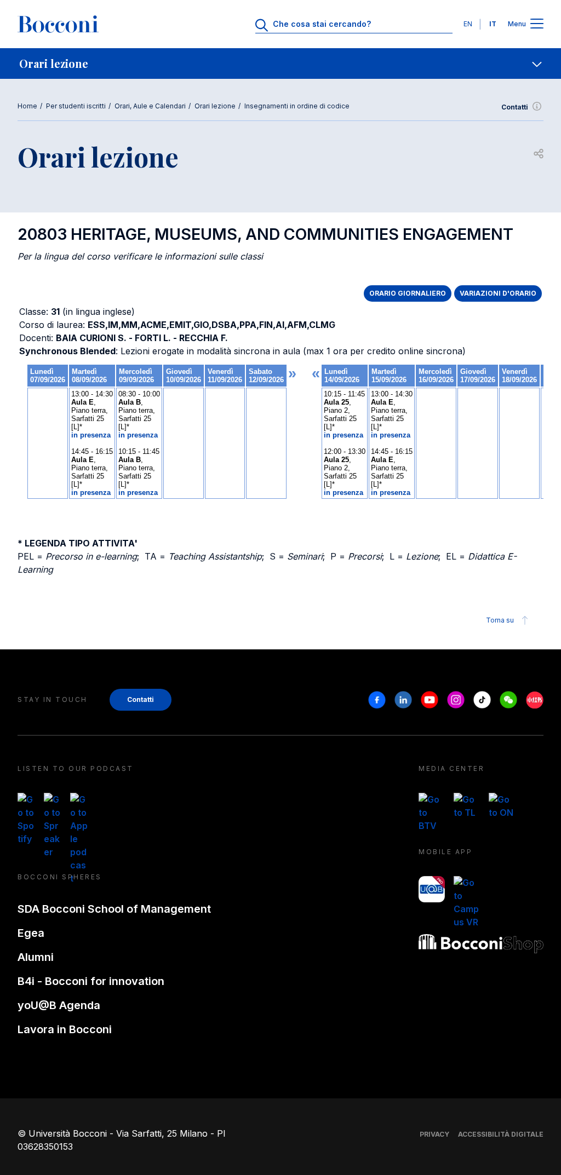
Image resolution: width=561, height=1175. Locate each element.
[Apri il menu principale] (536, 24)
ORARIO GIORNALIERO (407, 293)
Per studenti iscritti (76, 106)
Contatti (514, 107)
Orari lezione (215, 106)
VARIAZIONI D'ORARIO (498, 293)
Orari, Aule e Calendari (150, 106)
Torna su (500, 620)
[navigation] (280, 63)
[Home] (58, 24)
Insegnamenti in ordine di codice (297, 106)
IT (492, 24)
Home (27, 106)
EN (467, 24)
